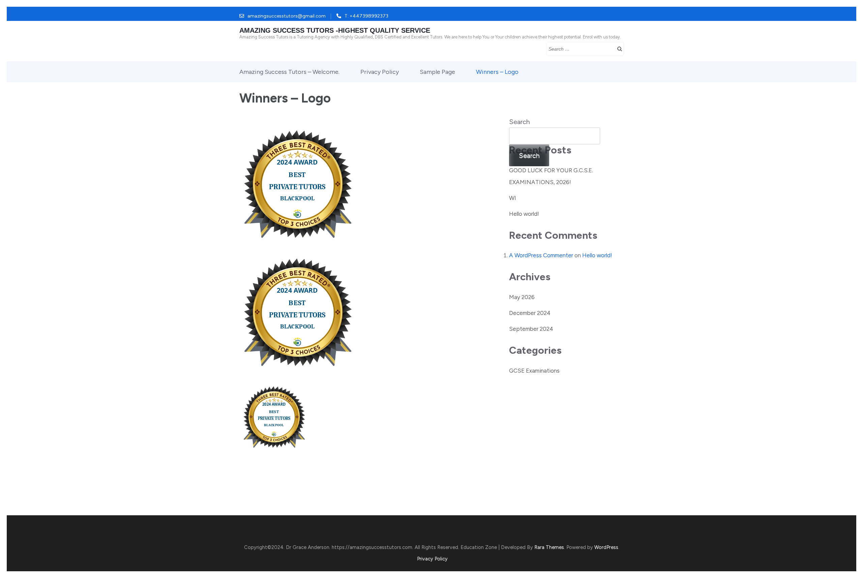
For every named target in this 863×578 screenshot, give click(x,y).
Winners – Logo (497, 72)
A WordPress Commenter (541, 255)
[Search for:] (579, 48)
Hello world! (524, 213)
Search (519, 122)
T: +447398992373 (366, 16)
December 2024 (529, 313)
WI (512, 198)
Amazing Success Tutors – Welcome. (289, 72)
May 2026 (522, 297)
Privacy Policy (379, 72)
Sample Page (437, 72)
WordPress (606, 547)
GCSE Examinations (534, 370)
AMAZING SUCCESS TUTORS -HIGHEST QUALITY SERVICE (334, 30)
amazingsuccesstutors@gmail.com (286, 16)
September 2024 (531, 328)
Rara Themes (549, 547)
